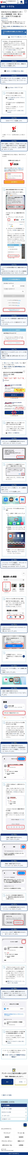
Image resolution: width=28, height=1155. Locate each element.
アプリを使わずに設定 (10, 50)
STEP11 (19, 477)
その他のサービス (6, 1119)
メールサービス (5, 1115)
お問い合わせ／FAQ (7, 1145)
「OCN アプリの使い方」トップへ (18, 37)
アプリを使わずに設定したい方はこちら (13, 32)
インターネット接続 (7, 1109)
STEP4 (14, 733)
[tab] (26, 2)
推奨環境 (7, 1137)
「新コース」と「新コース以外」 (11, 363)
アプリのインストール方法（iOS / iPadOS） (15, 111)
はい (7, 1081)
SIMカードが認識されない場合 (15, 71)
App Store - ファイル (17, 551)
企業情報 (21, 1145)
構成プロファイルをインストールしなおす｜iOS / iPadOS (16, 982)
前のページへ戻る (7, 1095)
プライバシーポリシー (7, 1141)
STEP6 (14, 230)
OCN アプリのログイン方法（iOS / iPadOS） (15, 1042)
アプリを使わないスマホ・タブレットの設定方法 (16, 98)
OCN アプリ (4, 20)
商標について (21, 1141)
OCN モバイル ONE (6, 1112)
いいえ (20, 1081)
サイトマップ (7, 1133)
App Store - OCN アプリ (14, 87)
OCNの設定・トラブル (7, 1102)
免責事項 (21, 1137)
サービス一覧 (21, 1133)
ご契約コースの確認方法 (13, 433)
